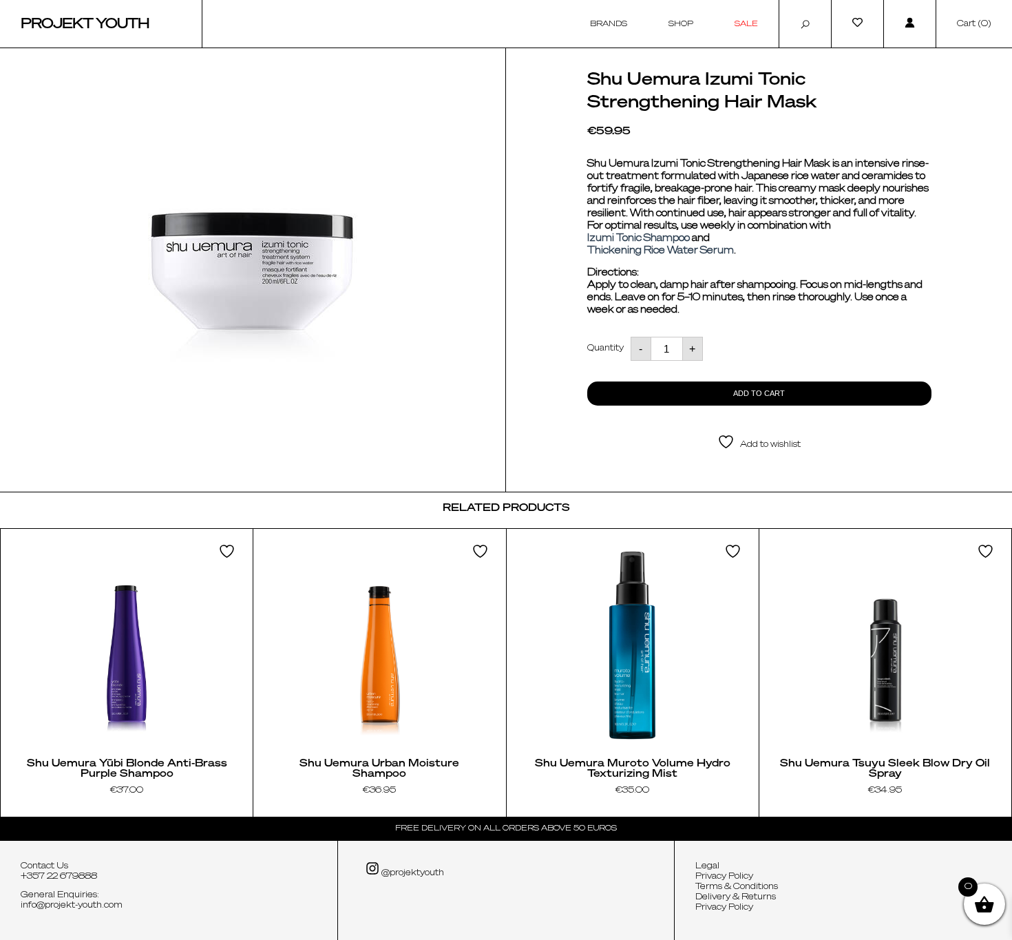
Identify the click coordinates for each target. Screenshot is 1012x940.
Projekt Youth (85, 24)
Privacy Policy (724, 877)
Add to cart (759, 393)
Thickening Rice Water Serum (660, 250)
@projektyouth (411, 873)
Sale (746, 24)
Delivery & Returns (735, 897)
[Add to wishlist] (228, 551)
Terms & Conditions (736, 887)
